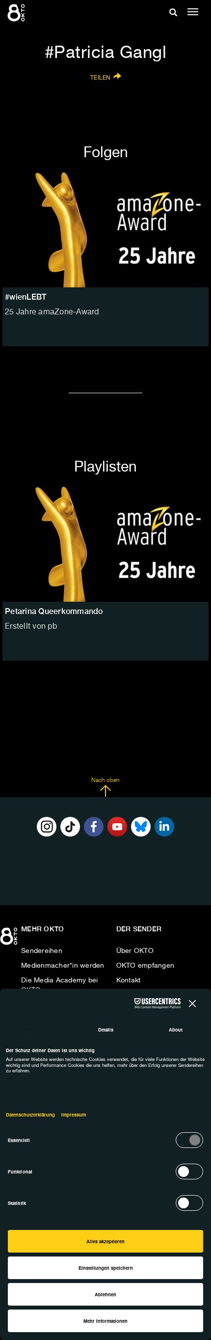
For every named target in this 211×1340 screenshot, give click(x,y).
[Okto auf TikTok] (70, 827)
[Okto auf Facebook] (94, 827)
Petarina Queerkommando (54, 611)
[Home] (10, 939)
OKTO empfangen (145, 965)
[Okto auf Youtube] (117, 827)
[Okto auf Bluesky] (141, 827)
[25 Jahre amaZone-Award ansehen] (105, 229)
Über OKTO (135, 951)
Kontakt (128, 980)
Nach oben (105, 780)
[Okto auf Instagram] (46, 827)
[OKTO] (17, 12)
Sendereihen (41, 951)
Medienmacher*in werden (63, 965)
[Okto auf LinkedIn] (164, 827)
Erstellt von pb (31, 627)
